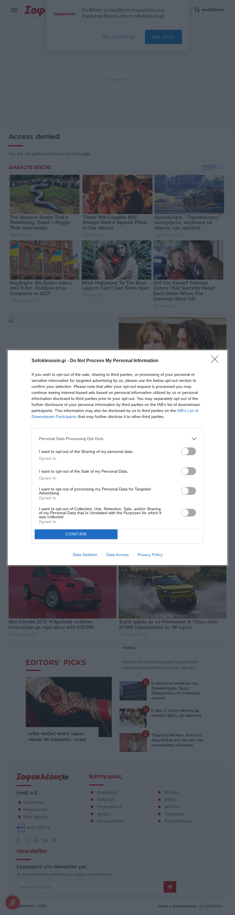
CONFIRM (76, 534)
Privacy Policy (150, 554)
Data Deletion (85, 554)
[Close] (216, 361)
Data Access (117, 554)
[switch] (188, 451)
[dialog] (117, 458)
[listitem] (117, 439)
